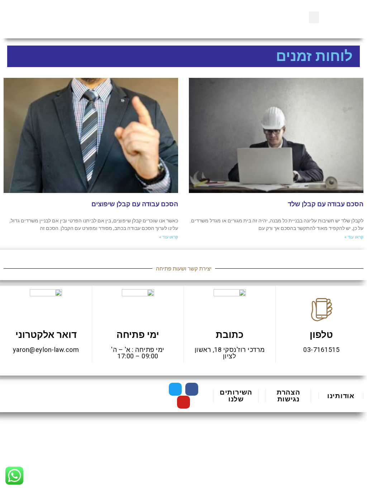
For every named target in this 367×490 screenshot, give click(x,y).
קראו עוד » (353, 237)
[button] (314, 17)
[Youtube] (183, 402)
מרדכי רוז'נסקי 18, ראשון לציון (230, 353)
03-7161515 (321, 349)
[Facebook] (191, 389)
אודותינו (340, 396)
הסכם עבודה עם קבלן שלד (325, 204)
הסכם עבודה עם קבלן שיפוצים (134, 204)
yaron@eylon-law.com (46, 349)
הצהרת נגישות (288, 395)
